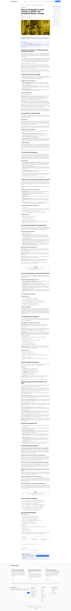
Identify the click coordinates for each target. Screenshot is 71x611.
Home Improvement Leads (34, 591)
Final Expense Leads (33, 595)
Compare (37, 1)
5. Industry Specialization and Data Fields (57, 14)
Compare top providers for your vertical (32, 149)
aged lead (33, 98)
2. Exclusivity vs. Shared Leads (56, 9)
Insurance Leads (33, 592)
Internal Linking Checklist (56, 24)
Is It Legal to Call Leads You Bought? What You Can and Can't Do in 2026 (17, 570)
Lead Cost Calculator (35, 539)
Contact (42, 601)
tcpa (28, 508)
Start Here (25, 1)
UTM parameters (36, 510)
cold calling (45, 61)
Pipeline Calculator (43, 539)
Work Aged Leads (14, 587)
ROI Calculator (25, 539)
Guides (42, 592)
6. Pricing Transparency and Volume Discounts (57, 16)
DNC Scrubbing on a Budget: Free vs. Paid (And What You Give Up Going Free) (35, 571)
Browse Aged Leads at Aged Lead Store (42, 555)
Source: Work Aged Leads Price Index (35, 269)
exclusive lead (47, 115)
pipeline (29, 146)
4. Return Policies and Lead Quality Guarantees (57, 12)
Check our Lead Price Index (31, 379)
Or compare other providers (44, 38)
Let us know (40, 544)
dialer (37, 123)
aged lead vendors (41, 138)
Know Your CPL (54, 592)
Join (28, 592)
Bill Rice (35, 608)
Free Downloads (43, 596)
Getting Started (23, 7)
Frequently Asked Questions (56, 23)
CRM (36, 324)
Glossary (42, 591)
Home (22, 5)
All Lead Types (33, 596)
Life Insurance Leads (33, 588)
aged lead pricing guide (25, 106)
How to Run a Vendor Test (56, 22)
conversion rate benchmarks (30, 99)
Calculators (52, 1)
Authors (42, 600)
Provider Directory (54, 588)
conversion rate (38, 505)
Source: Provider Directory (35, 494)
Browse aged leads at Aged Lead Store (34, 37)
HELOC (34, 253)
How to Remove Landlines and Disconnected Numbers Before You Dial (53, 570)
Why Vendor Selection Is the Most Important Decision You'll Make (57, 6)
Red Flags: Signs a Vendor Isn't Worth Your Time (56, 20)
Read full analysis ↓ (24, 46)
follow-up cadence (42, 430)
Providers (34, 1)
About (42, 599)
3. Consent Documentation (56, 10)
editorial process (31, 544)
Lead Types (29, 1)
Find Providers (58, 1)
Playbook (48, 1)
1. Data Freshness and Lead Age (57, 8)
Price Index (41, 1)
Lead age (22, 94)
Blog (45, 1)
